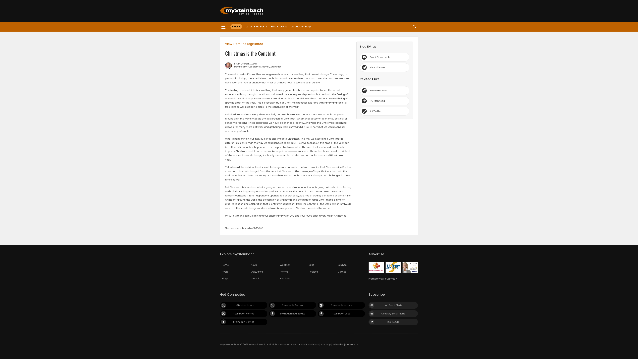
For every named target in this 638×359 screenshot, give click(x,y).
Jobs (311, 265)
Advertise (338, 344)
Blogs (225, 278)
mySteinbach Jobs (244, 305)
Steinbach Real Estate (292, 313)
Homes (284, 271)
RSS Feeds (393, 322)
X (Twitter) (376, 111)
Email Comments (380, 57)
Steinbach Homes (341, 305)
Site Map (326, 344)
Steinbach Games (292, 305)
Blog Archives (279, 26)
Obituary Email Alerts (393, 313)
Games (342, 271)
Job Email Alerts (393, 305)
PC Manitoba (377, 101)
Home (225, 265)
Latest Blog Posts (256, 26)
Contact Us (352, 344)
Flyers (225, 271)
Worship (255, 278)
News (254, 265)
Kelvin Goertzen (379, 90)
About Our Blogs (301, 26)
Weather (285, 265)
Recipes (313, 271)
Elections (285, 278)
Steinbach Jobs (341, 313)
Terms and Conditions (306, 344)
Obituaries (257, 271)
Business (343, 265)
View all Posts (377, 67)
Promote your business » (383, 278)
